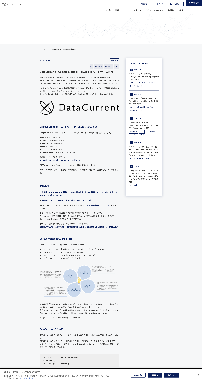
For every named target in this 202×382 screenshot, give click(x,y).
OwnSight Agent (176, 4)
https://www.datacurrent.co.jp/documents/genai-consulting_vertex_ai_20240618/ (79, 226)
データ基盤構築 (150, 131)
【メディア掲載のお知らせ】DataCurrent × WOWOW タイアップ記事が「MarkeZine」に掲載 (144, 125)
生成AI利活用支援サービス (98, 205)
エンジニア (151, 83)
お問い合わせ (194, 3)
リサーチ (137, 10)
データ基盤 (98, 66)
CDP (131, 83)
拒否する (155, 375)
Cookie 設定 (138, 375)
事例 (117, 10)
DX (91, 66)
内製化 (142, 135)
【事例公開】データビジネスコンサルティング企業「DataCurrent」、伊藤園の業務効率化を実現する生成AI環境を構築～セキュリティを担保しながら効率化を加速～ (144, 176)
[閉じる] (198, 374)
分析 (147, 158)
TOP (44, 49)
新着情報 (144, 4)
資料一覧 (160, 4)
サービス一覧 (105, 10)
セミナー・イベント (154, 10)
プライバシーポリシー (27, 378)
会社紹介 (171, 10)
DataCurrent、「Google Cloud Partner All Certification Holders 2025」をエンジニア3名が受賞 (144, 101)
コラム (126, 10)
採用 (181, 10)
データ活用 (108, 66)
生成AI (116, 66)
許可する (171, 375)
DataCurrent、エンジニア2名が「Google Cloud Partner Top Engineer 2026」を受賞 (144, 77)
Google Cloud (140, 83)
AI (130, 158)
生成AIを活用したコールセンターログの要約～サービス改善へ (67, 200)
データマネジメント (136, 86)
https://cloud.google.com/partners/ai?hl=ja (60, 160)
